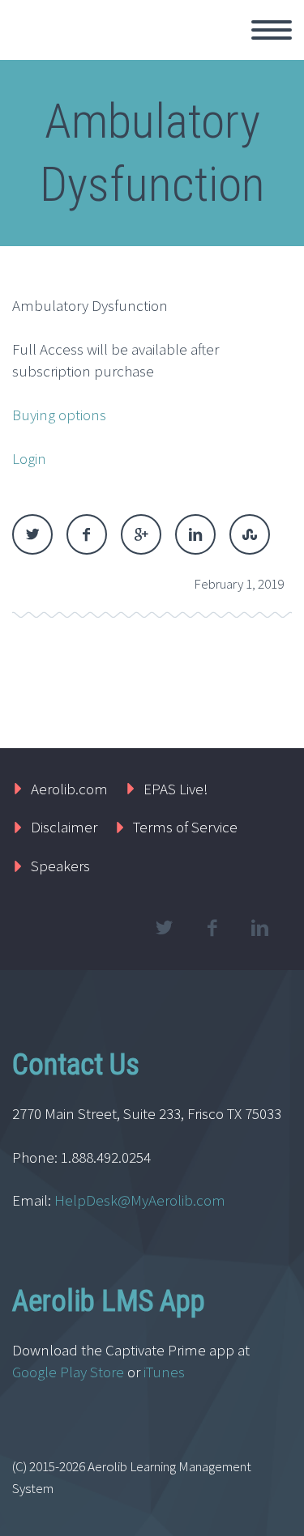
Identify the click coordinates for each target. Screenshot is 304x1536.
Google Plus (141, 534)
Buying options (59, 414)
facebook (211, 928)
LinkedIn (195, 534)
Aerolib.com (69, 788)
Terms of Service (185, 826)
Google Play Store (68, 1371)
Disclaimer (64, 826)
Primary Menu (271, 30)
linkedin (259, 928)
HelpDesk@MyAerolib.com (139, 1200)
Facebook (86, 534)
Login (29, 458)
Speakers (60, 865)
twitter (164, 928)
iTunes (165, 1371)
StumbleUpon (249, 534)
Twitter (32, 534)
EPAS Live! (175, 788)
